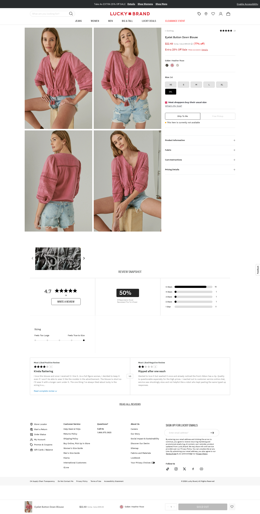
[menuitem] (78, 22)
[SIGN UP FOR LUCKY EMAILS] (212, 432)
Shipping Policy (70, 438)
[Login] (221, 14)
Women (95, 20)
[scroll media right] (84, 258)
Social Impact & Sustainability (145, 438)
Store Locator (40, 424)
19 (235, 31)
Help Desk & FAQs (71, 429)
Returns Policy (70, 433)
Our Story (135, 433)
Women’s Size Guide (73, 448)
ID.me (66, 467)
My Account (39, 439)
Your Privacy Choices (141, 462)
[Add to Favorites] (232, 506)
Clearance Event (175, 20)
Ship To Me (182, 116)
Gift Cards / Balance (43, 449)
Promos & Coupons (43, 444)
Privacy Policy (201, 454)
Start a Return (40, 429)
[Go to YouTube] (201, 469)
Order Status (40, 434)
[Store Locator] (205, 14)
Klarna (66, 457)
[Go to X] (184, 469)
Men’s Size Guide (71, 453)
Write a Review (65, 301)
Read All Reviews (130, 404)
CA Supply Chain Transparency (42, 481)
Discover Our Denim (140, 443)
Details (131, 4)
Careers (134, 429)
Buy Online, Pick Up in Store (76, 443)
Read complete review (44, 391)
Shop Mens (161, 4)
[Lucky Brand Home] (130, 13)
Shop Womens (145, 4)
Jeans (78, 20)
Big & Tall (127, 20)
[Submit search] (71, 14)
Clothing (170, 31)
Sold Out (203, 506)
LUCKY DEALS (149, 20)
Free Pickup (217, 116)
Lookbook (135, 457)
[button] (228, 14)
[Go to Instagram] (176, 469)
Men (110, 20)
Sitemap (134, 448)
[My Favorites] (213, 14)
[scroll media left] (32, 258)
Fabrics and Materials (141, 453)
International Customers (74, 462)
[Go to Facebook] (193, 469)
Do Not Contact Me (65, 481)
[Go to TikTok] (167, 469)
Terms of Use (171, 454)
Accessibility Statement (114, 481)
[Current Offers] (199, 13)
